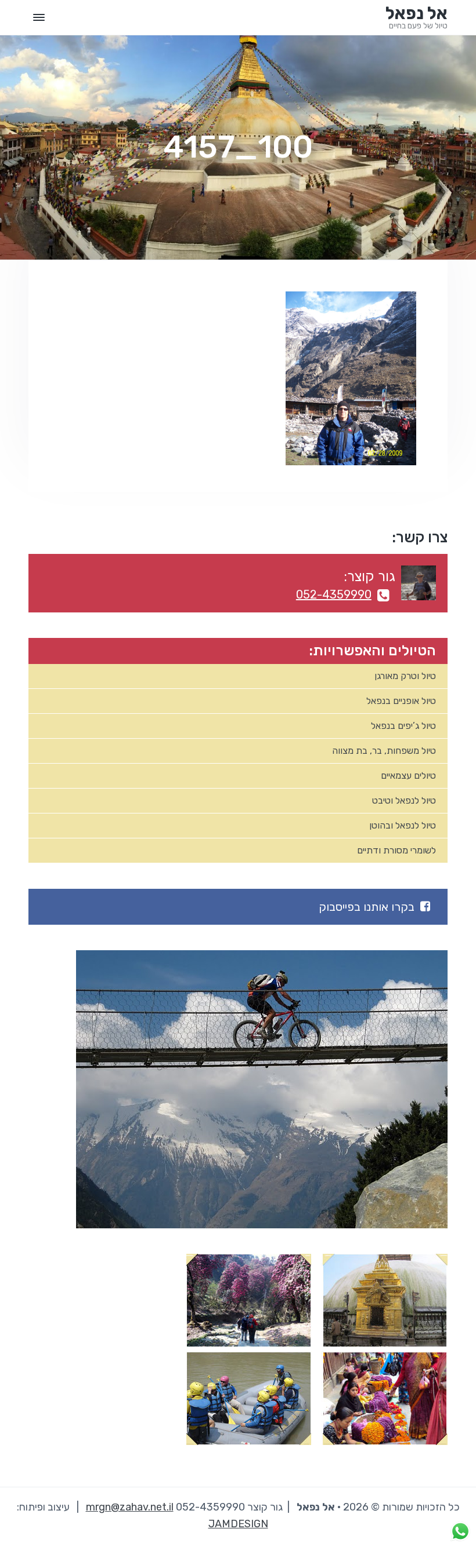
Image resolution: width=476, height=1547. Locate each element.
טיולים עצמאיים (408, 775)
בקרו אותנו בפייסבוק (366, 907)
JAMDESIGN (238, 1523)
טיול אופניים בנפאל (401, 700)
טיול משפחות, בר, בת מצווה (384, 750)
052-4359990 (334, 594)
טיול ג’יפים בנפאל (403, 725)
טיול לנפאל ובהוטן (402, 825)
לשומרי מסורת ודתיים (396, 850)
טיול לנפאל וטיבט (404, 800)
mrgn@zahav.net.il (130, 1507)
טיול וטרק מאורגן (405, 675)
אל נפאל (416, 13)
